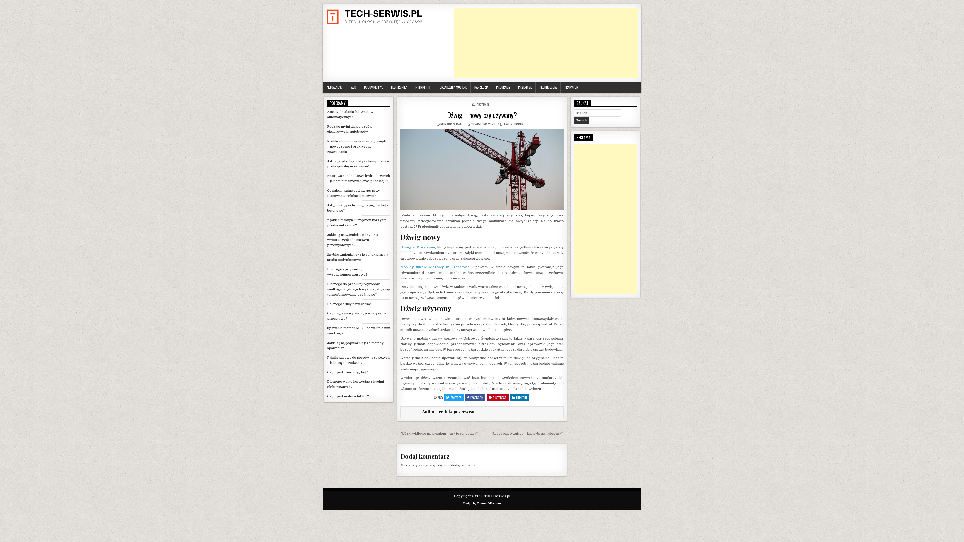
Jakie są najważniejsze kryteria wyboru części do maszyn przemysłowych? (352, 240)
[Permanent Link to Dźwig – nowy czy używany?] (482, 169)
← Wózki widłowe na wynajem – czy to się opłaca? (437, 433)
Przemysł (525, 87)
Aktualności (335, 87)
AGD (353, 87)
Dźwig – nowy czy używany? (482, 115)
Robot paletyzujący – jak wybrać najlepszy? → (529, 433)
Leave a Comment (514, 124)
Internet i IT (423, 87)
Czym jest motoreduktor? (348, 396)
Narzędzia (481, 87)
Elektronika (399, 87)
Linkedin (521, 397)
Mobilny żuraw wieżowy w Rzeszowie (434, 267)
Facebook (476, 397)
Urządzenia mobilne (453, 87)
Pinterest (500, 397)
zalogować (427, 465)
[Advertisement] (546, 43)
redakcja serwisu (452, 124)
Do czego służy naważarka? (349, 304)
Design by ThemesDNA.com (482, 503)
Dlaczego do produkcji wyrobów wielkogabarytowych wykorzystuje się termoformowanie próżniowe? (358, 289)
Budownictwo (373, 87)
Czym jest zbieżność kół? (347, 372)
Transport (572, 87)
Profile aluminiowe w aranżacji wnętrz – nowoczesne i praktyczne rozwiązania (358, 146)
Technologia (548, 87)
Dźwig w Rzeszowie (417, 247)
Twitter (456, 397)
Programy (503, 87)
